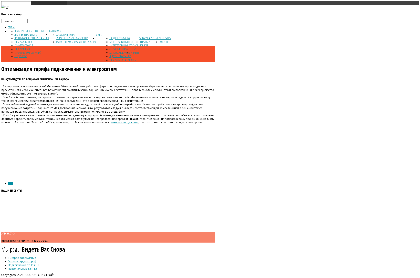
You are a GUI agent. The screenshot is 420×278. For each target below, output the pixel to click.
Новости (163, 42)
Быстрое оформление (22, 258)
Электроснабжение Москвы (122, 60)
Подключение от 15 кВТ (23, 265)
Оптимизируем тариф (22, 261)
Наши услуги (55, 31)
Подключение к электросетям (29, 31)
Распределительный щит (121, 42)
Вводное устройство (119, 38)
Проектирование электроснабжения (31, 38)
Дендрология (20, 56)
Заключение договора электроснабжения (76, 42)
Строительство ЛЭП (23, 45)
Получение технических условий (72, 38)
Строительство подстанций (27, 52)
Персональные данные (23, 268)
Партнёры (134, 52)
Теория (133, 49)
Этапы (99, 34)
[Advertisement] (108, 156)
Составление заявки (65, 34)
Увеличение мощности (25, 34)
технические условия (124, 122)
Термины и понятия (144, 43)
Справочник (165, 38)
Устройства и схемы (149, 38)
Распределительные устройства (124, 45)
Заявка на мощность (119, 52)
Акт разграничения (118, 49)
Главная (11, 27)
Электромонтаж (22, 49)
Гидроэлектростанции (120, 56)
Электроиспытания (23, 42)
